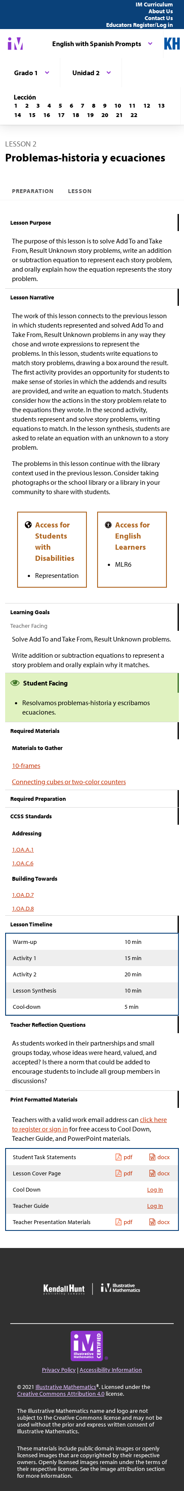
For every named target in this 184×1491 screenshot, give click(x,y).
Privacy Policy (59, 1370)
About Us (160, 11)
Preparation (33, 191)
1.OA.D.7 (23, 894)
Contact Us (159, 18)
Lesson (80, 191)
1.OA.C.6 (22, 863)
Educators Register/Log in (139, 24)
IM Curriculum (154, 4)
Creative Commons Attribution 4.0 (60, 1393)
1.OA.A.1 (23, 849)
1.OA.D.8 (23, 908)
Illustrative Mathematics (66, 1387)
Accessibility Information (111, 1370)
